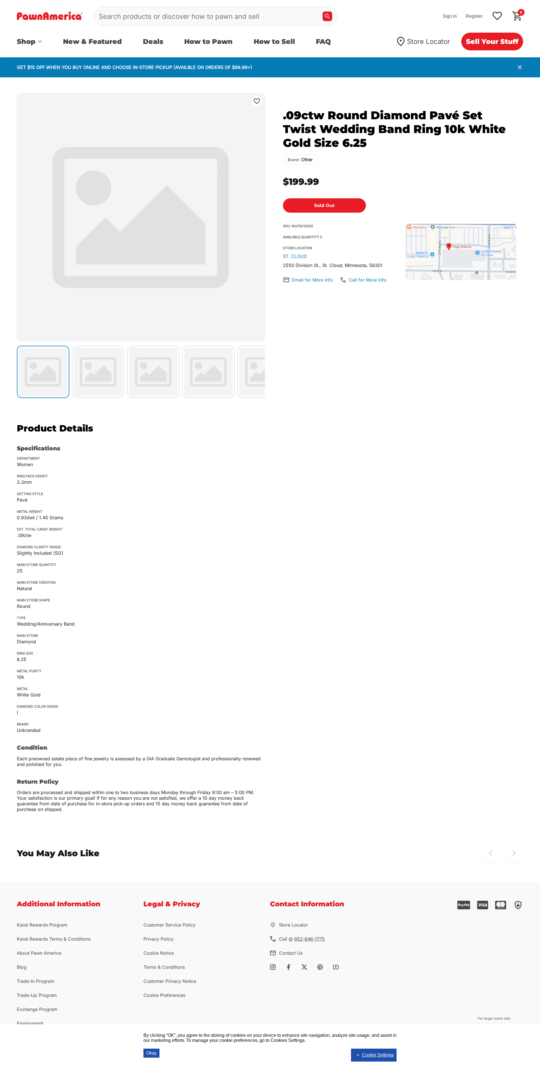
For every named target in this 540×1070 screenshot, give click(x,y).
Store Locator (428, 41)
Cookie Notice (158, 953)
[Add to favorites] (497, 16)
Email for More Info (312, 280)
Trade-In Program (35, 981)
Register (474, 16)
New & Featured (92, 41)
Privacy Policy (158, 939)
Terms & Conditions (164, 967)
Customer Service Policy (169, 925)
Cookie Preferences (164, 995)
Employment (30, 1023)
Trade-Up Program (37, 995)
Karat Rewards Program (42, 925)
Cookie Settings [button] (378, 1055)
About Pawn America (39, 953)
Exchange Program (37, 1009)
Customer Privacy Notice (169, 981)
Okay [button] (151, 1053)
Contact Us (291, 953)
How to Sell (274, 41)
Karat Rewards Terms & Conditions (54, 939)
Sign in (450, 16)
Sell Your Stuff (492, 41)
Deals (153, 41)
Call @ (302, 939)
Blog (21, 967)
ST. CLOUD (295, 256)
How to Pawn (208, 41)
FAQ (323, 41)
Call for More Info (367, 280)
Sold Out (324, 205)
